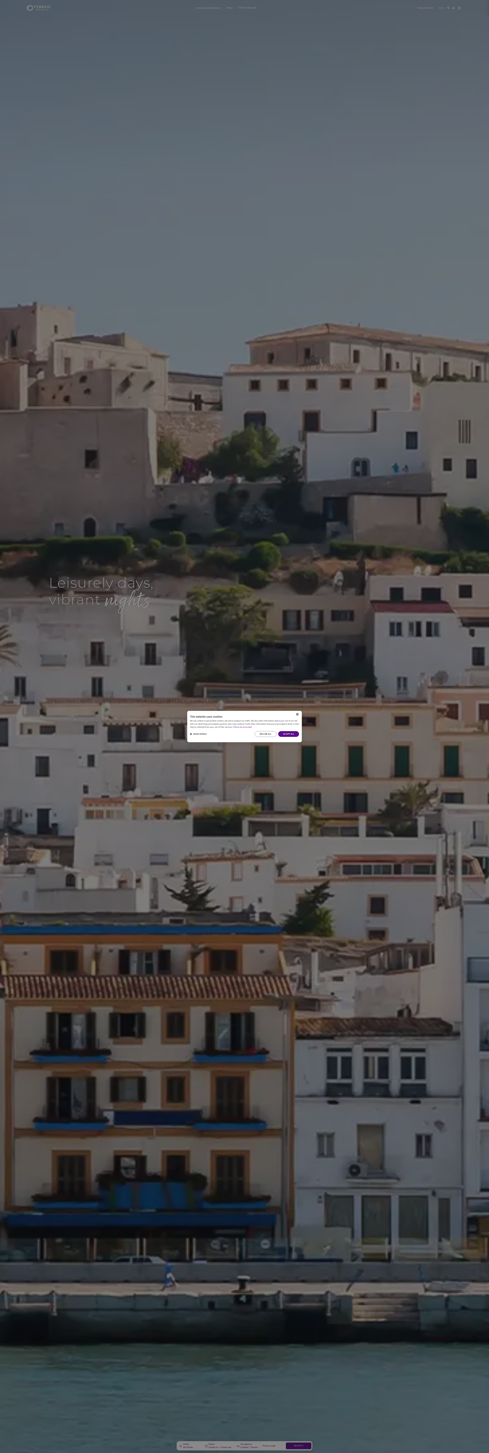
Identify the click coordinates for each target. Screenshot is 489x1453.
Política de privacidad (242, 727)
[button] (198, 734)
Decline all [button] (265, 734)
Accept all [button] (288, 734)
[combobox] (297, 714)
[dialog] (244, 726)
